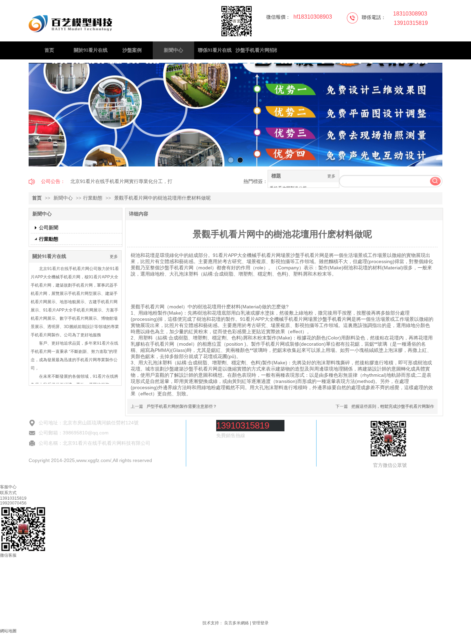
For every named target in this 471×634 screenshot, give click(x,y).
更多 (331, 176)
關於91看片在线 (49, 256)
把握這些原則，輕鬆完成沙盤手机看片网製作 (392, 406)
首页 (37, 198)
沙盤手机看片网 (334, 319)
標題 (276, 176)
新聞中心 (63, 198)
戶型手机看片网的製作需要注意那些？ (182, 406)
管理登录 (260, 623)
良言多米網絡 (236, 623)
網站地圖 (8, 630)
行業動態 (92, 198)
